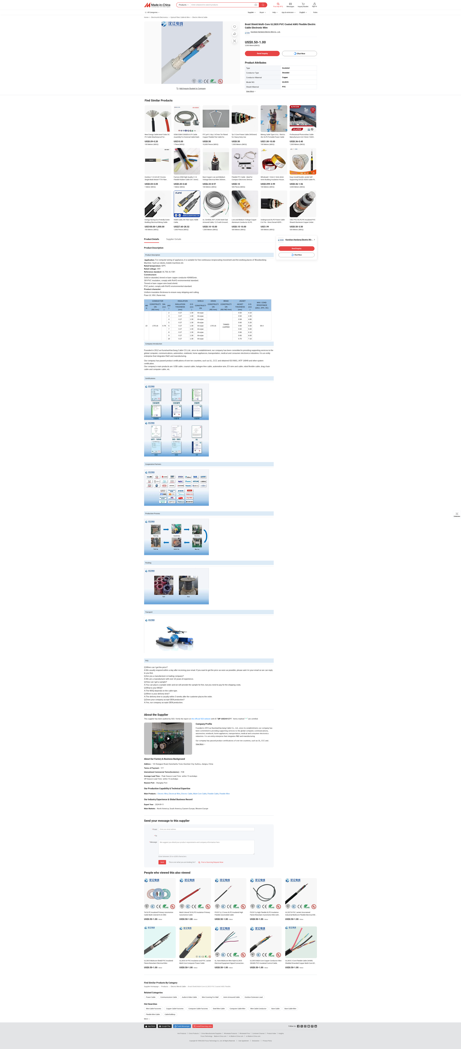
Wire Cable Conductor (258, 1008)
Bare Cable (275, 1008)
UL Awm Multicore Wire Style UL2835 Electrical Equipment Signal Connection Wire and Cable (229, 963)
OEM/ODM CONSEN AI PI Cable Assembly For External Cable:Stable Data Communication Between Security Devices (187, 136)
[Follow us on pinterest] (312, 1026)
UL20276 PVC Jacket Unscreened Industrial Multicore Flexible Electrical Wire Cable (300, 914)
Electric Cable (186, 793)
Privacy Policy (267, 1041)
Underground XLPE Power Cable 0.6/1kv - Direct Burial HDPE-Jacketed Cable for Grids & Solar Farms (273, 221)
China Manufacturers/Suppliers (211, 1033)
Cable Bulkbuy (170, 1014)
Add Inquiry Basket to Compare (192, 88)
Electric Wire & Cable (199, 17)
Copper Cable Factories (174, 1008)
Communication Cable (168, 997)
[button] (256, 5)
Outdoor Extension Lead (254, 997)
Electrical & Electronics (159, 17)
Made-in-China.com (220, 1036)
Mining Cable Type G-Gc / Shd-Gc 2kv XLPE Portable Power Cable (273, 135)
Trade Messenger (182, 1026)
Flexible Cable (213, 793)
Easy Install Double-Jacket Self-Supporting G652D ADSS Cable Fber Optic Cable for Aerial (303, 178)
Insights (281, 1033)
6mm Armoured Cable (231, 997)
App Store (150, 1026)
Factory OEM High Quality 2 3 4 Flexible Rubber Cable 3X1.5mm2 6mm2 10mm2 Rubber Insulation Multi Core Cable (186, 178)
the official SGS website (201, 718)
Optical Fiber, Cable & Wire (180, 17)
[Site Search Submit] (263, 4)
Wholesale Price (245, 1033)
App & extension (288, 12)
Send (162, 862)
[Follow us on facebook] (298, 1026)
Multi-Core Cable (200, 793)
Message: (153, 842)
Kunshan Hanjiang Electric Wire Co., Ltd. (265, 32)
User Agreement (243, 1041)
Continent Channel (258, 1033)
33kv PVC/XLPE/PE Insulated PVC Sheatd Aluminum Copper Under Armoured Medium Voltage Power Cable (302, 221)
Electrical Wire (174, 793)
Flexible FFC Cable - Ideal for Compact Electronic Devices (242, 178)
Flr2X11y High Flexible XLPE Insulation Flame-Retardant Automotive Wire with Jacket (264, 914)
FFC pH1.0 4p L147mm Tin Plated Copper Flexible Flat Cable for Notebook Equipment (215, 136)
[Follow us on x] (301, 1026)
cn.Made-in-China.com (253, 1036)
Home (146, 17)
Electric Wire (163, 793)
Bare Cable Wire (290, 1008)
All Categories (152, 12)
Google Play (164, 1026)
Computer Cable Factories (198, 1008)
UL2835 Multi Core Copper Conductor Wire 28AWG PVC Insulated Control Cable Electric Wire (265, 963)
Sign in (314, 6)
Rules (315, 12)
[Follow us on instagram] (305, 1026)
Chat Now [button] (301, 53)
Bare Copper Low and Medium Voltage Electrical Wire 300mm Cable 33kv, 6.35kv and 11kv (214, 178)
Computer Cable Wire (237, 1008)
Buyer (262, 12)
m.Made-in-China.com (236, 1036)
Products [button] (182, 4)
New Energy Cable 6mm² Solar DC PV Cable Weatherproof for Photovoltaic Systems (157, 136)
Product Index (271, 1033)
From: (155, 829)
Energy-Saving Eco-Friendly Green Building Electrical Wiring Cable (157, 221)
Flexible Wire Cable (153, 1014)
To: (156, 836)
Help (274, 12)
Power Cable (150, 997)
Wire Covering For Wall (210, 997)
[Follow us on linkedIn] (315, 1026)
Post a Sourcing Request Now (210, 862)
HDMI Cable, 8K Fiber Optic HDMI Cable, (186, 221)
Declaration (255, 1041)
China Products (194, 1033)
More (146, 1019)
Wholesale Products (230, 1033)
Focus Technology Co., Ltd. (214, 1041)
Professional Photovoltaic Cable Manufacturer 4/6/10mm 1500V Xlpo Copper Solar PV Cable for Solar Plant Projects (302, 136)
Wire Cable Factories (153, 1008)
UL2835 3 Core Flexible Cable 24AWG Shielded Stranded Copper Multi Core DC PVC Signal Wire (300, 963)
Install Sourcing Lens (204, 1026)
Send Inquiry (262, 53)
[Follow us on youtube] (308, 1026)
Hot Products (181, 1033)
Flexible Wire (224, 793)
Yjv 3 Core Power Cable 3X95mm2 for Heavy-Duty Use (244, 135)
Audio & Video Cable (189, 997)
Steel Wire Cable (219, 1008)
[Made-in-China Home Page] (157, 4)
